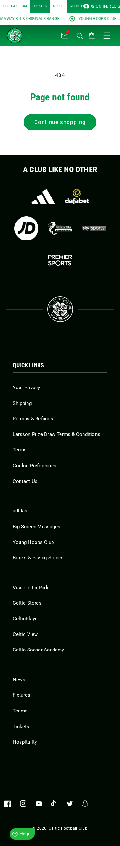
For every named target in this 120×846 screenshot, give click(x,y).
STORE (58, 6)
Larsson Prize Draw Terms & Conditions (56, 434)
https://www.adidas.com (43, 197)
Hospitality (25, 742)
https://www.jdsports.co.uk (26, 228)
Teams (20, 711)
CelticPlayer (26, 619)
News (19, 680)
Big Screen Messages (36, 526)
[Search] (80, 35)
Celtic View (25, 634)
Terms (20, 450)
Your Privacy (26, 387)
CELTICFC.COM (15, 6)
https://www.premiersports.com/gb (60, 260)
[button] (39, 34)
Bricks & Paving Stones (38, 558)
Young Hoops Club (33, 542)
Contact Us (25, 481)
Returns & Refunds (33, 419)
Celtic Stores (27, 603)
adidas (20, 511)
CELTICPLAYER (81, 6)
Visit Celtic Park (31, 587)
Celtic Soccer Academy (38, 650)
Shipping (22, 403)
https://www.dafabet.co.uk (77, 197)
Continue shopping (60, 122)
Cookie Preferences (34, 465)
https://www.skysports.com (94, 228)
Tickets (21, 726)
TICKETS (40, 6)
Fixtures (21, 695)
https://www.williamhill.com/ (60, 228)
